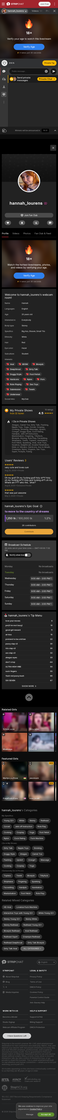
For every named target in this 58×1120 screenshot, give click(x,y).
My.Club (25, 399)
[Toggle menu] (3, 4)
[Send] (54, 71)
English (44, 962)
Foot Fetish (35, 374)
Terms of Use (35, 982)
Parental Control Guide (39, 997)
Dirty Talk (33, 369)
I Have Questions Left (16, 1036)
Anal (12, 364)
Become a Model (10, 1017)
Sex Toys (34, 384)
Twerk (32, 389)
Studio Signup (9, 1022)
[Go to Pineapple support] (5, 1088)
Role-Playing (15, 384)
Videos (37, 11)
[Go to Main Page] (18, 4)
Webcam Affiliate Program (14, 1027)
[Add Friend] (36, 222)
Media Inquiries (12, 992)
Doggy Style (15, 374)
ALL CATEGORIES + (32, 948)
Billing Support (36, 1022)
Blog (8, 982)
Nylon (29, 379)
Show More (28, 686)
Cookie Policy (36, 1109)
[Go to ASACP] (17, 1080)
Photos (27, 233)
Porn (42, 379)
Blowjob (39, 364)
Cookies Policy (36, 992)
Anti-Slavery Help (37, 1003)
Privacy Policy (36, 977)
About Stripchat (12, 977)
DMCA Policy (35, 987)
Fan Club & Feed (43, 233)
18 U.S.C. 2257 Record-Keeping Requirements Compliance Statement (27, 1098)
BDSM (25, 364)
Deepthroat (15, 369)
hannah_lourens (11, 810)
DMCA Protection (37, 1027)
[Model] (53, 148)
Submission (15, 389)
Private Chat (45, 79)
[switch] (27, 555)
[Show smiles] (46, 71)
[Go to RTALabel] (6, 1080)
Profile (5, 233)
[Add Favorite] (4, 63)
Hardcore (14, 379)
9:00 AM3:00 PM (40, 578)
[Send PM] (50, 222)
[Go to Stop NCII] (19, 1088)
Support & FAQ (36, 1017)
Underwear (15, 394)
